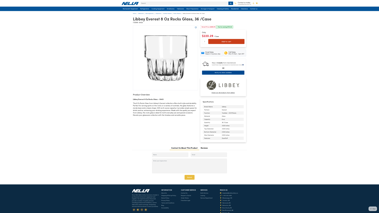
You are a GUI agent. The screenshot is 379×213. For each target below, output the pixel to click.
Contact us (253, 9)
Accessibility (165, 208)
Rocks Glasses (177, 13)
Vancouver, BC (226, 203)
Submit (189, 177)
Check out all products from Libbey (223, 92)
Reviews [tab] (204, 148)
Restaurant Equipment (130, 9)
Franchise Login (185, 200)
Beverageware (150, 13)
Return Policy (165, 198)
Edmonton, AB (226, 205)
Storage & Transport (207, 9)
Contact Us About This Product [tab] (184, 148)
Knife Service (204, 193)
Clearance (244, 9)
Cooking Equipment (158, 9)
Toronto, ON (226, 200)
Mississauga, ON (227, 198)
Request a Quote (186, 195)
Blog (162, 205)
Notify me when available (223, 72)
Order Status (185, 198)
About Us (164, 193)
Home (134, 13)
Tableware (180, 9)
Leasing (202, 195)
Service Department (206, 198)
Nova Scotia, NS (227, 208)
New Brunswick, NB (227, 210)
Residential (235, 9)
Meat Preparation (192, 9)
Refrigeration (144, 9)
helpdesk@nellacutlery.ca (230, 193)
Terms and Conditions (167, 203)
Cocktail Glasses (167, 13)
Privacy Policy (165, 200)
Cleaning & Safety (223, 9)
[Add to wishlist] (196, 27)
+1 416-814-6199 (227, 195)
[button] (253, 3)
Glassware (158, 13)
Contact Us (184, 193)
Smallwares (170, 9)
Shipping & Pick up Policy (168, 195)
